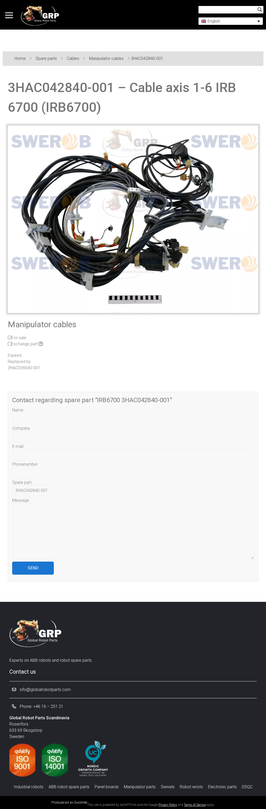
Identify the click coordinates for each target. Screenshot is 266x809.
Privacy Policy (167, 805)
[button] (230, 21)
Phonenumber (25, 464)
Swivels (168, 786)
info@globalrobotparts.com (45, 689)
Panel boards (107, 786)
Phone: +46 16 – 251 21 (41, 706)
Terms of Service (195, 805)
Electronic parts (222, 786)
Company (21, 428)
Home (21, 58)
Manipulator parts (140, 786)
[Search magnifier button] (259, 9)
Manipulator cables (107, 58)
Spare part (21, 482)
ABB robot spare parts (69, 786)
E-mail (17, 446)
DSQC (247, 786)
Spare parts (47, 58)
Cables (73, 58)
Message (20, 500)
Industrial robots (28, 786)
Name (17, 410)
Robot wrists (191, 786)
